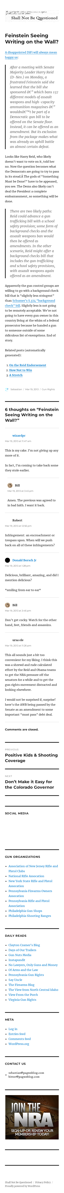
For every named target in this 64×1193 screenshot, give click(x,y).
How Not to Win (20, 370)
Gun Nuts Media (20, 955)
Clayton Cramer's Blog (24, 945)
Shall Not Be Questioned (18, 1182)
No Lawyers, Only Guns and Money (33, 965)
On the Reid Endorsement (27, 365)
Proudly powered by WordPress (22, 1186)
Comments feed (20, 1039)
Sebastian (16, 389)
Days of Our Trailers (22, 950)
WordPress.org (19, 1044)
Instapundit (17, 960)
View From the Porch (23, 995)
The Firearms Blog (21, 985)
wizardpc (18, 435)
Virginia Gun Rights (22, 999)
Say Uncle (15, 980)
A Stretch (16, 375)
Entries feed (17, 1034)
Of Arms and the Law (23, 970)
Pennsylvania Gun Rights (26, 975)
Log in (13, 1029)
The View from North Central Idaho (33, 990)
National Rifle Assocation (26, 876)
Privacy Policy (43, 1182)
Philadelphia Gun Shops (25, 911)
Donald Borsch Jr (24, 560)
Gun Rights (48, 389)
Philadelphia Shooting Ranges (30, 916)
